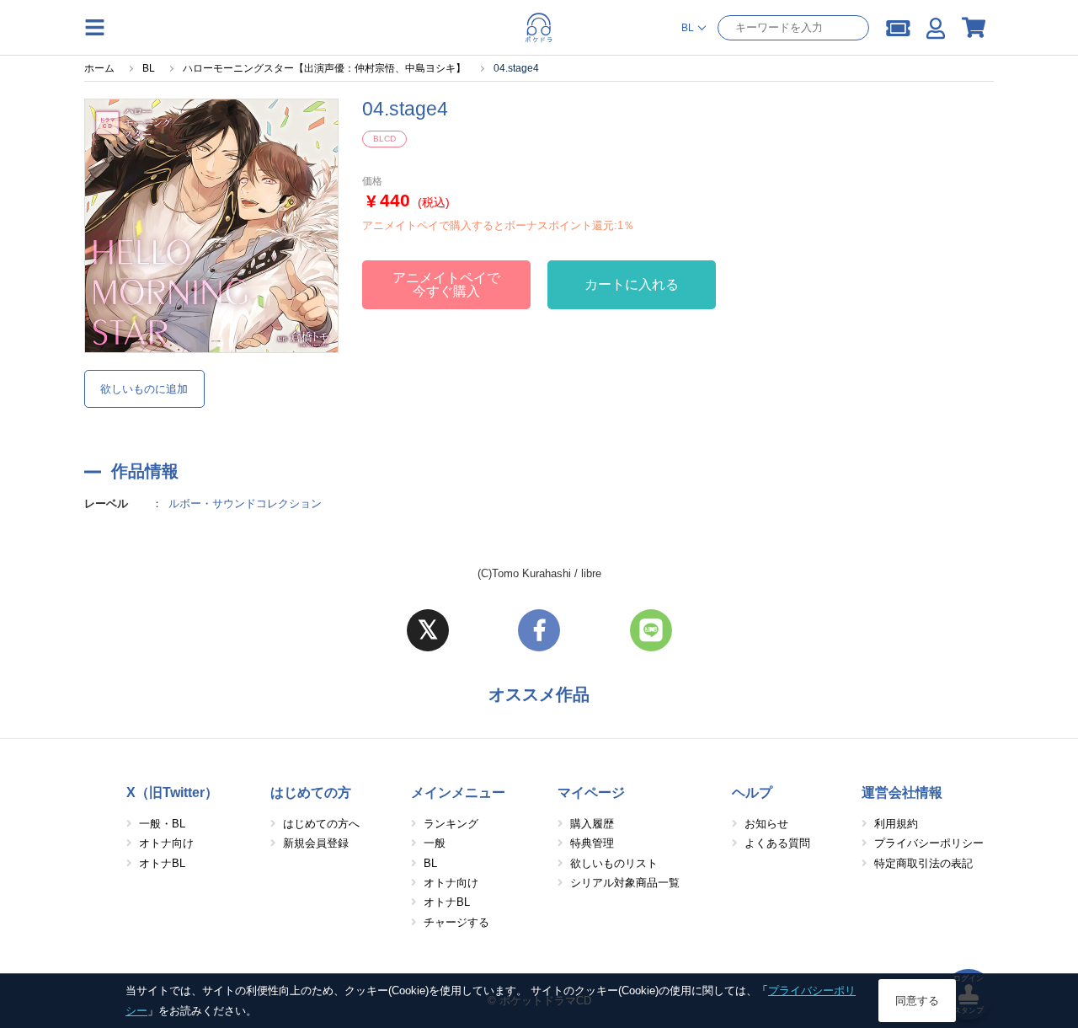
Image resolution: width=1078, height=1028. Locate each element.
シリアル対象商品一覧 (625, 882)
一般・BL (162, 823)
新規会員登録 (316, 843)
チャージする (456, 922)
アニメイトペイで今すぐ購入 (446, 284)
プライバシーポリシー (929, 843)
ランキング (451, 823)
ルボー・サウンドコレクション (245, 503)
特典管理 (592, 843)
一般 (435, 843)
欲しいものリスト (614, 863)
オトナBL (162, 863)
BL (430, 863)
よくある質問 (777, 843)
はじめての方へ (321, 823)
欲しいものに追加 (144, 389)
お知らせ (766, 823)
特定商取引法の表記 (923, 863)
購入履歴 (592, 823)
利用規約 (896, 823)
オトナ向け (166, 843)
